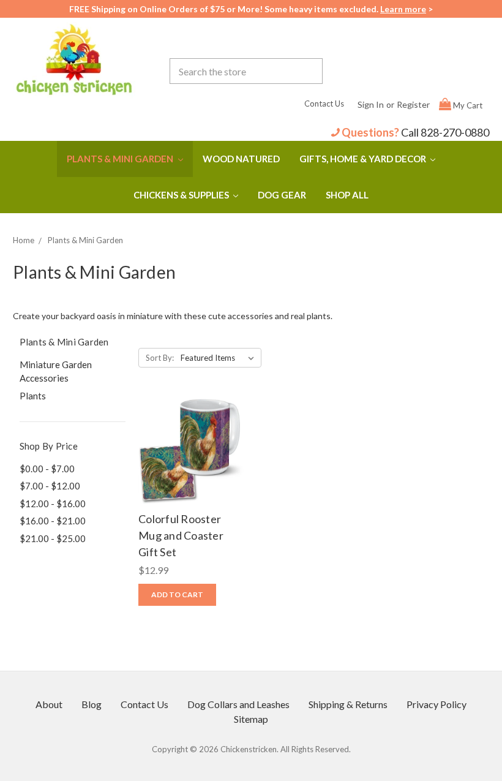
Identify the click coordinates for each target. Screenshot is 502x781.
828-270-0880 (455, 132)
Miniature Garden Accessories (56, 371)
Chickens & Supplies (182, 194)
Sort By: (160, 358)
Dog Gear (282, 194)
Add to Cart (191, 475)
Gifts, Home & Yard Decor (363, 158)
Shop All (347, 194)
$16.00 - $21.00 (53, 520)
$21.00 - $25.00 (53, 538)
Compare (187, 451)
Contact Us (324, 103)
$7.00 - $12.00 (50, 485)
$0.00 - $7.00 (47, 468)
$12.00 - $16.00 (53, 503)
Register (413, 104)
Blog (91, 704)
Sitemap (251, 719)
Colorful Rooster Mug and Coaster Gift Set (180, 535)
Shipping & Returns (348, 704)
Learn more (403, 9)
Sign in (371, 104)
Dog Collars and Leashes (238, 704)
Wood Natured (241, 158)
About (49, 704)
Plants (33, 395)
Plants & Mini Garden (121, 158)
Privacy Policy (436, 704)
